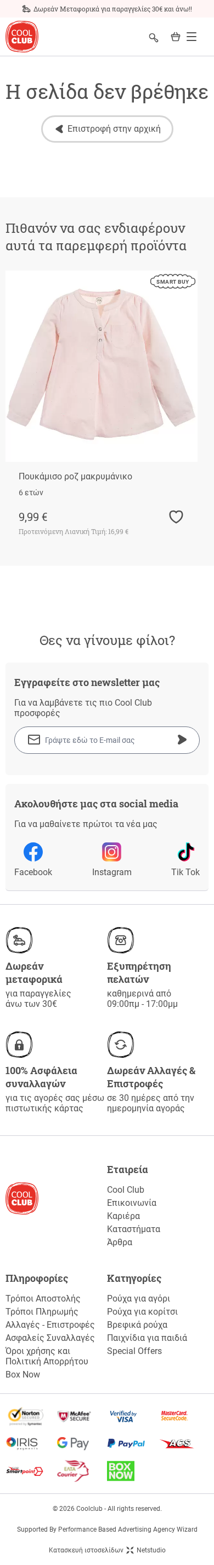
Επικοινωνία (131, 1203)
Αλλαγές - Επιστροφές (50, 1325)
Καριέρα (123, 1216)
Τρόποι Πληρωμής (41, 1311)
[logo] (21, 37)
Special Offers (134, 1351)
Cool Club (125, 1190)
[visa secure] (132, 1416)
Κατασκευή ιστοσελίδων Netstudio (107, 1550)
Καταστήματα (133, 1229)
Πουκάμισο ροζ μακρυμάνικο (75, 476)
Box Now (22, 1374)
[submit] (182, 739)
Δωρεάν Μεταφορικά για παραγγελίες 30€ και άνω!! (112, 8)
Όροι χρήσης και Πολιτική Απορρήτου (46, 1356)
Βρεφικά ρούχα (137, 1325)
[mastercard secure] (183, 1416)
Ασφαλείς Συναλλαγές (50, 1338)
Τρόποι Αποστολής (43, 1298)
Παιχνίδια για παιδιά (147, 1338)
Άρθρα (119, 1242)
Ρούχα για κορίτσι (142, 1311)
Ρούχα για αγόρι (138, 1298)
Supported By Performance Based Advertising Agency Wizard (107, 1529)
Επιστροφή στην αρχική (114, 129)
